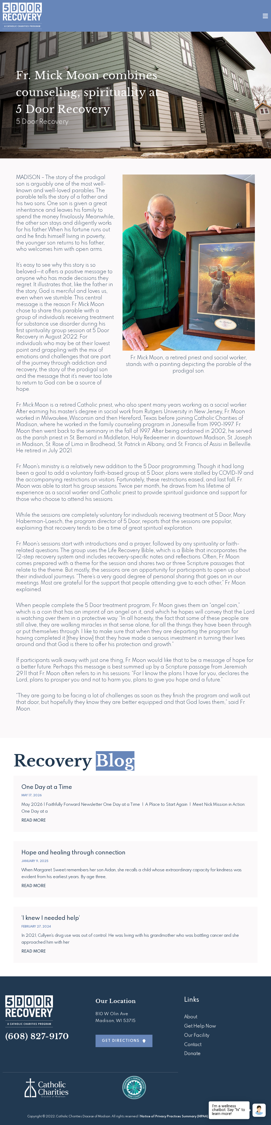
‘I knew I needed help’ (50, 918)
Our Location (116, 1001)
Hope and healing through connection (73, 853)
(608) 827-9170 (37, 1036)
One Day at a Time (46, 787)
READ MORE (33, 820)
